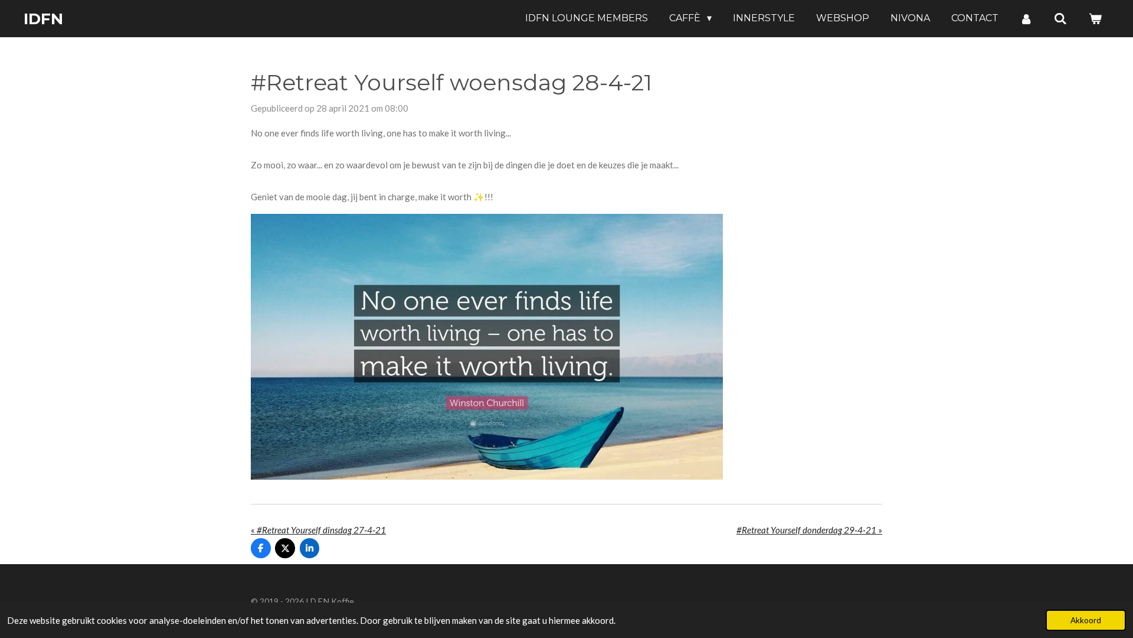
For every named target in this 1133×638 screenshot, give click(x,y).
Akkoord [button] (1085, 620)
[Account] (1026, 18)
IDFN (43, 18)
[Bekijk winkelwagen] (1095, 18)
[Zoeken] (1060, 18)
